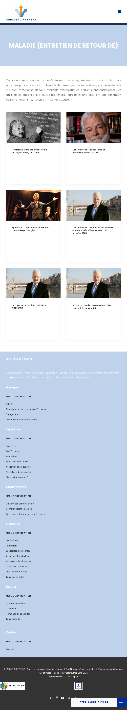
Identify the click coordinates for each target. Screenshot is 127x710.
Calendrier (11, 608)
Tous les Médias (13, 619)
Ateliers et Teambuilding (18, 556)
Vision (9, 404)
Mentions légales (55, 669)
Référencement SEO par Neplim (63, 677)
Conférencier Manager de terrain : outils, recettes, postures (30, 151)
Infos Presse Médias (15, 603)
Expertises (11, 446)
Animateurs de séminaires (18, 472)
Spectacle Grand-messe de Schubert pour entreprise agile (31, 229)
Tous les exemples (15, 577)
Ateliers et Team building (18, 467)
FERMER (122, 702)
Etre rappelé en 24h (95, 702)
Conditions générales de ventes (21, 419)
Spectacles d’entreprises (18, 551)
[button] (119, 11)
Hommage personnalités (18, 614)
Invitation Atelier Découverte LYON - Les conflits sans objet (91, 307)
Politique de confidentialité (110, 669)
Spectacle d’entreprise (17, 461)
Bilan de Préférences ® (17, 477)
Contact (10, 649)
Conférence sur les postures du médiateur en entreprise (89, 151)
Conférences (12, 451)
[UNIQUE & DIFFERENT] (21, 11)
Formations (11, 456)
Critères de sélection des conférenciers (25, 514)
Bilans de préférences (16, 572)
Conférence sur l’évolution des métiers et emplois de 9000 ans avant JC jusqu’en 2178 (92, 230)
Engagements (13, 414)
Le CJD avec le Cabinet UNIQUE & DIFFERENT (29, 307)
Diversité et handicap (16, 566)
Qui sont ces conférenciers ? (20, 504)
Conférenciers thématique (19, 509)
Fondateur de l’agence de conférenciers (26, 409)
